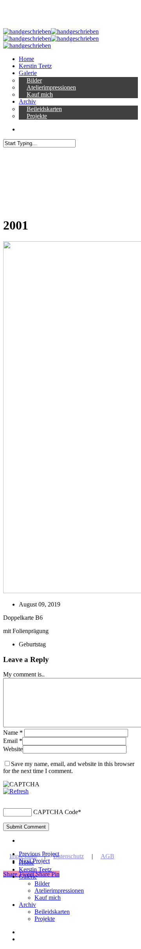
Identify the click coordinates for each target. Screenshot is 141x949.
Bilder (42, 883)
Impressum (22, 856)
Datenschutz (68, 856)
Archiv (27, 904)
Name (13, 732)
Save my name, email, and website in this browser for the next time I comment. (68, 767)
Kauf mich (47, 897)
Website (13, 749)
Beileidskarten (52, 911)
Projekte (44, 918)
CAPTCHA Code (55, 812)
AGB (107, 856)
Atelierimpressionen (59, 890)
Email (12, 740)
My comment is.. (24, 674)
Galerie (28, 876)
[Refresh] (16, 791)
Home (26, 862)
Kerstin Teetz (35, 869)
